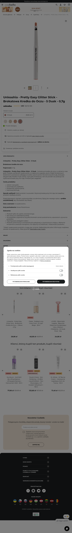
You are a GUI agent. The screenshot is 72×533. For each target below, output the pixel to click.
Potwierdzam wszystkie (51, 281)
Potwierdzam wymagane (21, 281)
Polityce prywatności (45, 260)
